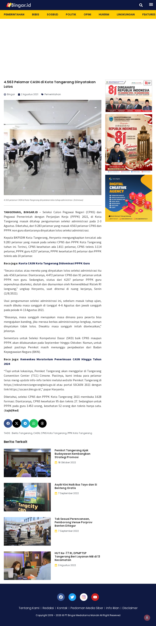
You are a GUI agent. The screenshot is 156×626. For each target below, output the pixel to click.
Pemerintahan (14, 14)
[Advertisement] (78, 47)
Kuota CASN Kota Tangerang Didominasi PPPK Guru (54, 263)
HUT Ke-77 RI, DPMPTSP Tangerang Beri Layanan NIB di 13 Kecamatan (77, 556)
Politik (71, 14)
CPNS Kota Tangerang (54, 433)
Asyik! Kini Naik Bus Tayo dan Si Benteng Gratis (76, 486)
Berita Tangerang (22, 433)
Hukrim (104, 14)
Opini (87, 14)
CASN (36, 433)
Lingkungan (126, 14)
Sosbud (52, 14)
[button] (141, 5)
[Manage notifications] (147, 618)
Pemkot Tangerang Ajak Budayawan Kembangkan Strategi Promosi (72, 453)
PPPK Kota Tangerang (80, 433)
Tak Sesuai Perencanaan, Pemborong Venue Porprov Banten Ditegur (73, 522)
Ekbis (35, 14)
